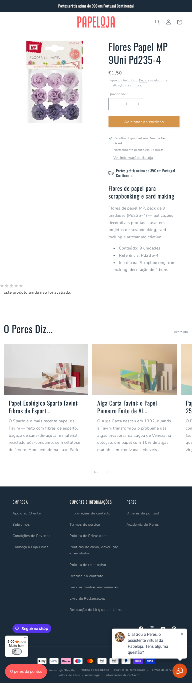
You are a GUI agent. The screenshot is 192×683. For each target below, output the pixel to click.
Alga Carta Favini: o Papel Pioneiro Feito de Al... (127, 407)
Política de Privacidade (89, 535)
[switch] (17, 652)
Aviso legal (92, 675)
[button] (10, 21)
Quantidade (117, 94)
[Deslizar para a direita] (107, 471)
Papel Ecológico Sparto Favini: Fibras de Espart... (44, 407)
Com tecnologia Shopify (58, 670)
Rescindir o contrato (87, 576)
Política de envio (69, 675)
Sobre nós (21, 524)
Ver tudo (181, 332)
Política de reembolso (88, 564)
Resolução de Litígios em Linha (96, 609)
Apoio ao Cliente (26, 513)
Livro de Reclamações (88, 598)
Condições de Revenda (31, 535)
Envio (143, 80)
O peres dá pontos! (142, 513)
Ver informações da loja (133, 157)
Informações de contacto (90, 513)
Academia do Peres (142, 524)
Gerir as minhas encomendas (94, 587)
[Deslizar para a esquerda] (85, 471)
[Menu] (25, 639)
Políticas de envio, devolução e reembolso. (94, 550)
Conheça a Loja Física (30, 547)
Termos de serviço (85, 524)
